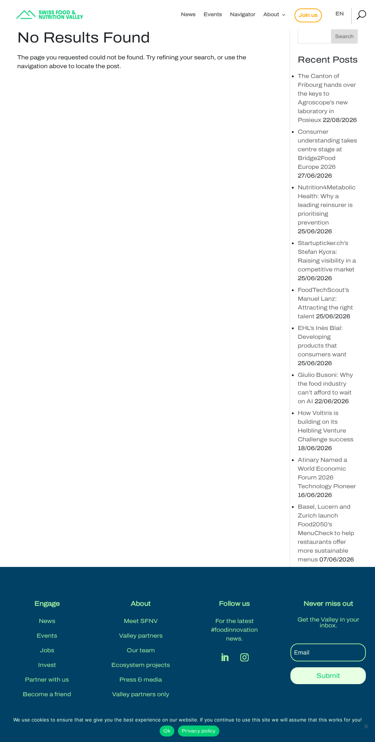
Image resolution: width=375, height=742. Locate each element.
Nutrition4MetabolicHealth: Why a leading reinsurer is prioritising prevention (327, 205)
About (271, 14)
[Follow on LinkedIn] (224, 657)
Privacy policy (199, 731)
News (188, 14)
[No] (366, 726)
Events (213, 14)
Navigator (242, 14)
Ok (167, 731)
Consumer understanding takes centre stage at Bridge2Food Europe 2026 (327, 149)
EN (339, 13)
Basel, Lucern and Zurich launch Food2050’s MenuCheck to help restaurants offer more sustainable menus (326, 533)
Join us (308, 15)
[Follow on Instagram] (244, 657)
